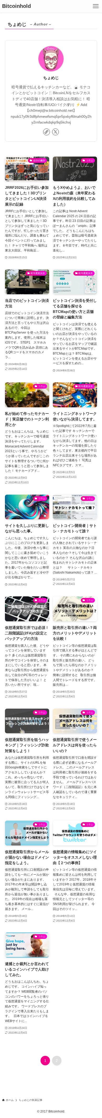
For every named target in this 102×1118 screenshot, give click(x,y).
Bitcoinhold (16, 6)
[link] (46, 132)
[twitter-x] (55, 132)
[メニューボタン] (95, 6)
